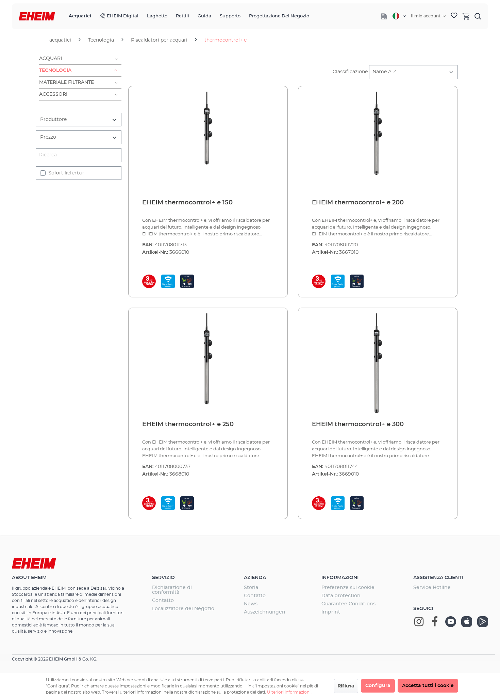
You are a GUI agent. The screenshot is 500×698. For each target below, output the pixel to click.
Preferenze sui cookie (347, 587)
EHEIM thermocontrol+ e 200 (358, 203)
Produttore (53, 119)
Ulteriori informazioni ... (291, 692)
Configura (377, 685)
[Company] (384, 16)
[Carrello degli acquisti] (465, 16)
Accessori (53, 94)
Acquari (50, 58)
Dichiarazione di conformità (172, 590)
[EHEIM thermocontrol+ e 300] (378, 364)
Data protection (341, 595)
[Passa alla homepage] (37, 16)
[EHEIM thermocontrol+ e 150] (208, 143)
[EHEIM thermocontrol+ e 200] (378, 143)
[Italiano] (399, 16)
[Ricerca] (477, 16)
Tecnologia (55, 70)
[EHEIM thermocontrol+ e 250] (208, 364)
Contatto (163, 600)
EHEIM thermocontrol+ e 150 (187, 203)
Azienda (255, 577)
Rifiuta (345, 686)
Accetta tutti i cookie (428, 685)
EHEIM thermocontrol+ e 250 (188, 424)
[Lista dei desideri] (454, 16)
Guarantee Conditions (348, 604)
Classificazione (350, 71)
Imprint (330, 612)
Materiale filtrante (66, 82)
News (250, 604)
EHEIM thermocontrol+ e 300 (358, 424)
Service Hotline (432, 587)
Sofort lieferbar (66, 173)
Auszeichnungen (264, 612)
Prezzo (48, 137)
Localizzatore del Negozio (183, 608)
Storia (251, 587)
